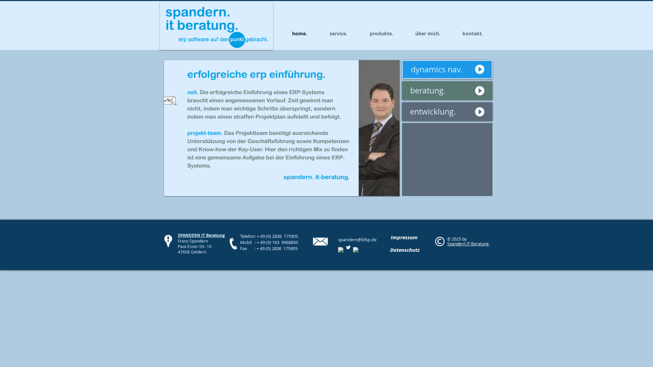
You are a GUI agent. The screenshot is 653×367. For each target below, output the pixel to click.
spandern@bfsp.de (357, 240)
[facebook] (341, 249)
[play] (385, 190)
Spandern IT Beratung (468, 243)
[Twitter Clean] (348, 247)
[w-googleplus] (355, 249)
